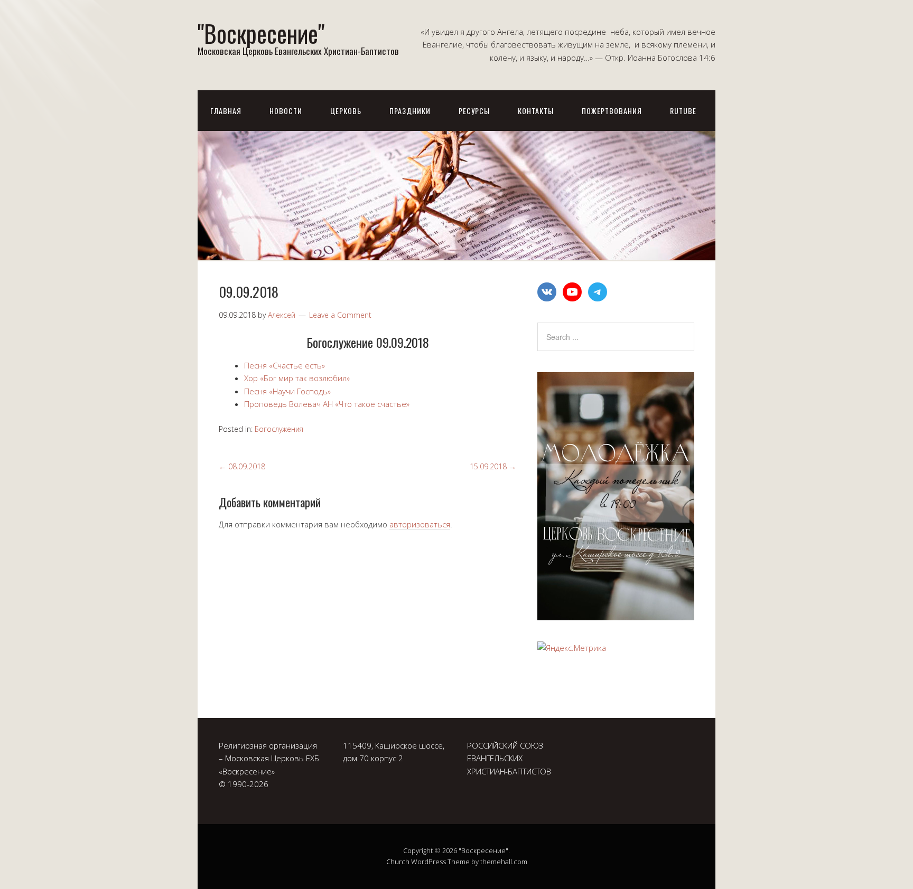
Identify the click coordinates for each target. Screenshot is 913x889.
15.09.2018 (493, 466)
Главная (225, 110)
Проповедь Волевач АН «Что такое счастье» (326, 404)
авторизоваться (419, 524)
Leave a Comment (340, 315)
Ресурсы (474, 110)
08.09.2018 (242, 466)
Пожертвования (612, 110)
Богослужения (279, 429)
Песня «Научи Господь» (287, 391)
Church (397, 861)
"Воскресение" (261, 33)
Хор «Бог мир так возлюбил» (297, 378)
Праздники (410, 110)
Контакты (536, 110)
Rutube (683, 110)
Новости (285, 110)
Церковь (345, 110)
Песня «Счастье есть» (284, 365)
